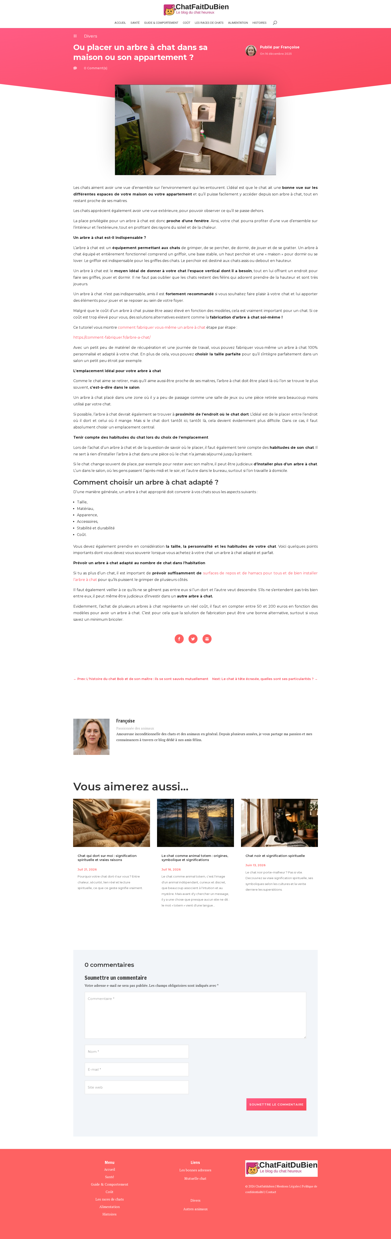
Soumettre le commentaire (276, 1104)
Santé (135, 22)
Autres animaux (195, 1209)
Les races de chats (209, 22)
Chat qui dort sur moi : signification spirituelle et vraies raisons (107, 858)
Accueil (120, 22)
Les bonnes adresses (195, 1170)
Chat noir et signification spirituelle (275, 856)
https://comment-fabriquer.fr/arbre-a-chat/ (111, 337)
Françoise (290, 47)
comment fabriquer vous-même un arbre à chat (161, 327)
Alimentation (238, 22)
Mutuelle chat (195, 1178)
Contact (271, 1192)
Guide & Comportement (161, 22)
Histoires (110, 1214)
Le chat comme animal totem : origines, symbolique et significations (195, 858)
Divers (90, 36)
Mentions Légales (288, 1186)
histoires (260, 22)
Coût (186, 22)
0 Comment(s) (95, 68)
